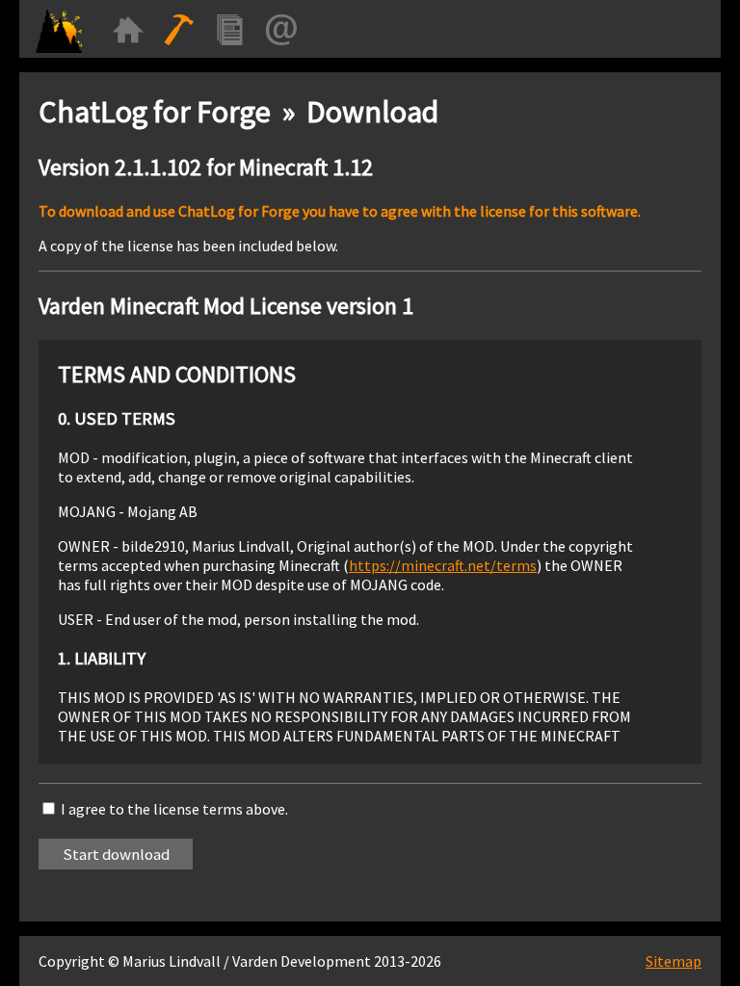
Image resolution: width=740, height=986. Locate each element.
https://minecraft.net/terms (443, 565)
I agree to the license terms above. (174, 808)
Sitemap (673, 961)
